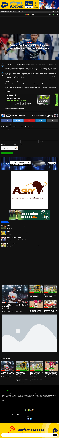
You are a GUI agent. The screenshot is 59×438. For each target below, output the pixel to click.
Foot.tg (18, 382)
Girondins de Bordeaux (13, 108)
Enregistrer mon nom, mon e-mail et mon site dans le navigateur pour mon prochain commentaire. (20, 144)
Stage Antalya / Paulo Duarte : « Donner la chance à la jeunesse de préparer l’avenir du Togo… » (28, 245)
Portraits (46, 414)
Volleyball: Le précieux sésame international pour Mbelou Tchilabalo (36, 311)
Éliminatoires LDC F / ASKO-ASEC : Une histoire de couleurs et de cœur (35, 295)
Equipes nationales (20, 414)
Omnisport (36, 306)
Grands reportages (35, 414)
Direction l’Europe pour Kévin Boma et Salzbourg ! (7, 373)
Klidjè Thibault (21, 108)
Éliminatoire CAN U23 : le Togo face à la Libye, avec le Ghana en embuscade (50, 311)
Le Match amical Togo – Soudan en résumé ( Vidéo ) (18, 233)
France (7, 108)
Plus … (2, 400)
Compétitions (13, 414)
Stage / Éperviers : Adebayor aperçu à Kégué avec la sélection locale (22, 239)
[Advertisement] (29, 25)
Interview (41, 414)
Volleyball (31, 307)
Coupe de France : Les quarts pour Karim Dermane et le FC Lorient (22, 226)
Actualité (29, 42)
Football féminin (37, 292)
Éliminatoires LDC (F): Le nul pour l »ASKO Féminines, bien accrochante (50, 295)
